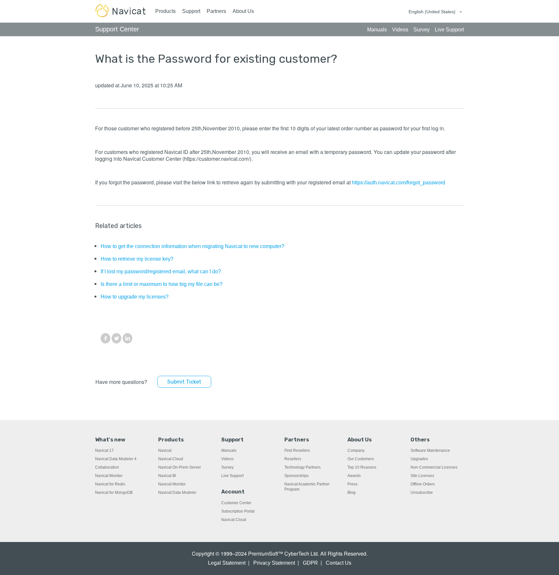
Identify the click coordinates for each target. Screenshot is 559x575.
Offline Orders (423, 484)
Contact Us (338, 563)
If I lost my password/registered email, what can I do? (161, 271)
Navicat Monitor (109, 475)
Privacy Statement (274, 563)
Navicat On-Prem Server (179, 467)
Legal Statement (227, 563)
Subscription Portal (238, 511)
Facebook (105, 338)
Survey (227, 467)
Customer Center (236, 503)
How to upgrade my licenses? (135, 296)
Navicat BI (167, 475)
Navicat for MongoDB (114, 492)
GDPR (310, 563)
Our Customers (360, 459)
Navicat (164, 450)
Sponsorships (296, 475)
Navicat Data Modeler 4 (116, 459)
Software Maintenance (430, 450)
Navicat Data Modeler (177, 492)
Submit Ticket (184, 382)
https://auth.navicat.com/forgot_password (398, 182)
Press (352, 484)
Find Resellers (297, 450)
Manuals (228, 450)
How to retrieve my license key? (137, 259)
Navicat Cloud (170, 459)
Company (356, 450)
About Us (243, 11)
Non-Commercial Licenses (434, 467)
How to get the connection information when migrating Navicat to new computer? (192, 246)
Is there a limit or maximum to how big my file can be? (162, 284)
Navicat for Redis (110, 484)
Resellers (292, 459)
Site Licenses (422, 475)
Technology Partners (302, 467)
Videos (227, 459)
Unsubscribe (422, 492)
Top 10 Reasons (361, 467)
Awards (354, 475)
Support (191, 11)
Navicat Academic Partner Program (307, 487)
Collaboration (107, 467)
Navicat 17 (104, 450)
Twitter (116, 338)
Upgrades (419, 459)
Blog (351, 492)
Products (165, 11)
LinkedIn (127, 338)
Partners (216, 11)
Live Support (232, 475)
